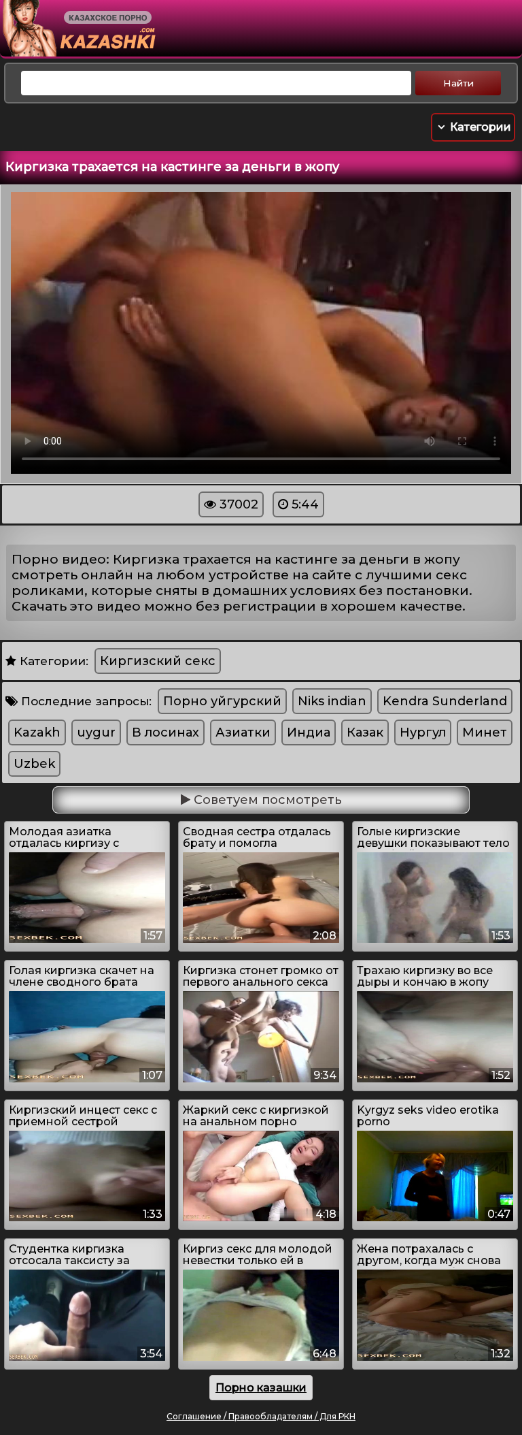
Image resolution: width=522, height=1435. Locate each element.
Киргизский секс (157, 661)
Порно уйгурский (222, 701)
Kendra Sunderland (445, 701)
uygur (96, 732)
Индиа (308, 732)
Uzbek (34, 763)
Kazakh (37, 732)
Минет (484, 732)
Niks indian (332, 701)
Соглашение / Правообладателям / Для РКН (261, 1416)
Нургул (423, 732)
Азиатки (243, 732)
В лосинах (165, 732)
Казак (365, 732)
